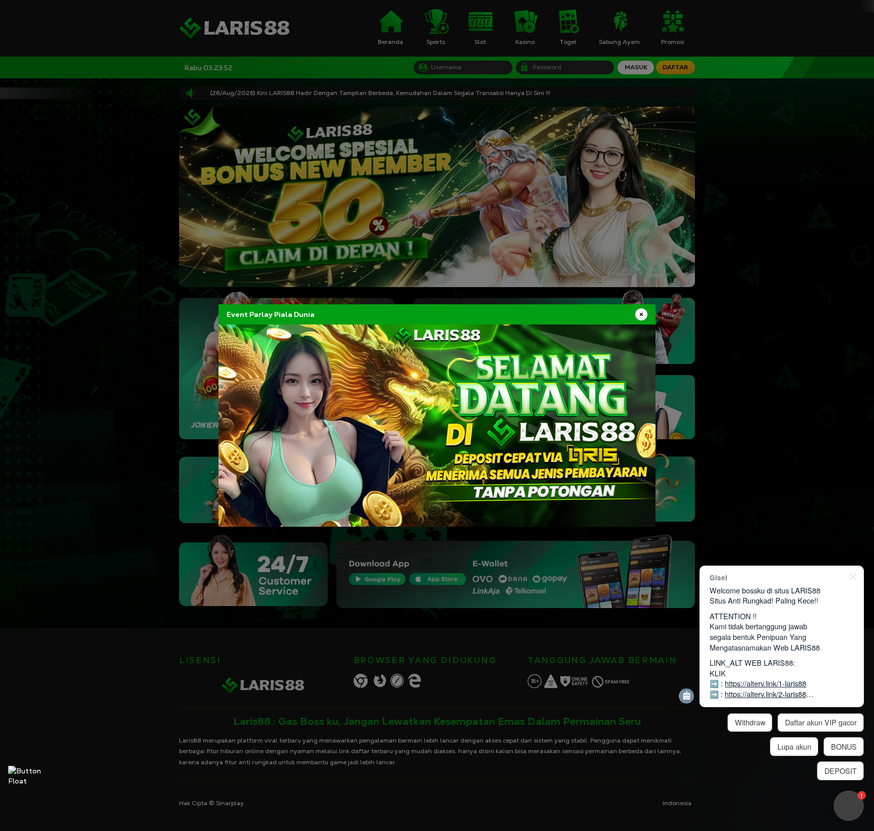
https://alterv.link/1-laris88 (765, 683)
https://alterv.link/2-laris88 (765, 693)
